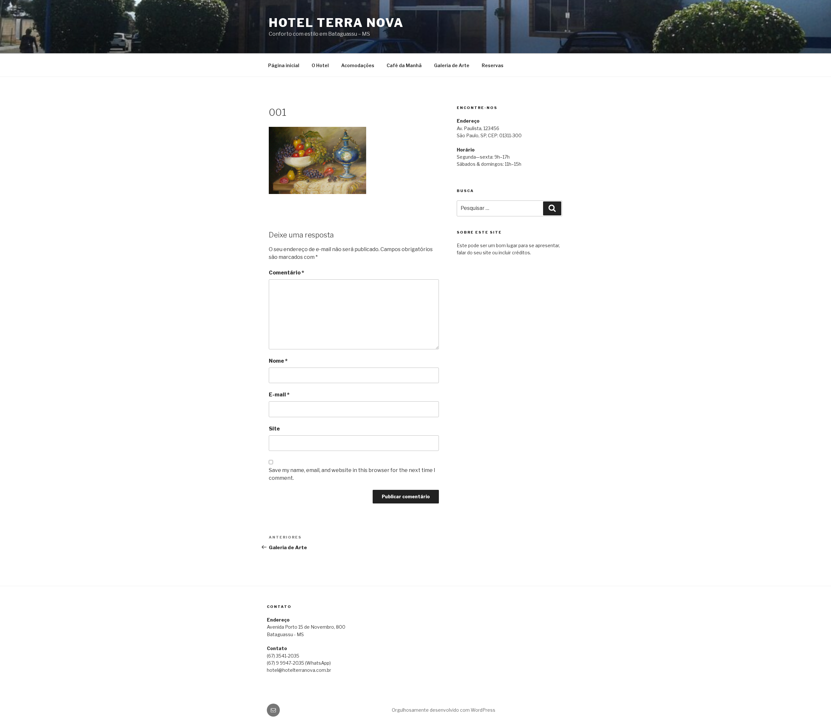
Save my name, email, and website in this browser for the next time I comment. (352, 474)
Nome (278, 361)
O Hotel (320, 65)
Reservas (492, 65)
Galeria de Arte (451, 65)
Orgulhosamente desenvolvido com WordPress (443, 710)
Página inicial (283, 65)
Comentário (286, 273)
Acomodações (357, 65)
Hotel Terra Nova (336, 23)
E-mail (279, 395)
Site (274, 429)
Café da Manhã (404, 65)
